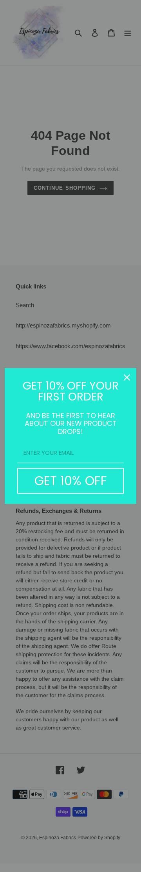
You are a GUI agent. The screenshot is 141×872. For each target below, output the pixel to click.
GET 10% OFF (70, 480)
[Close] (127, 377)
